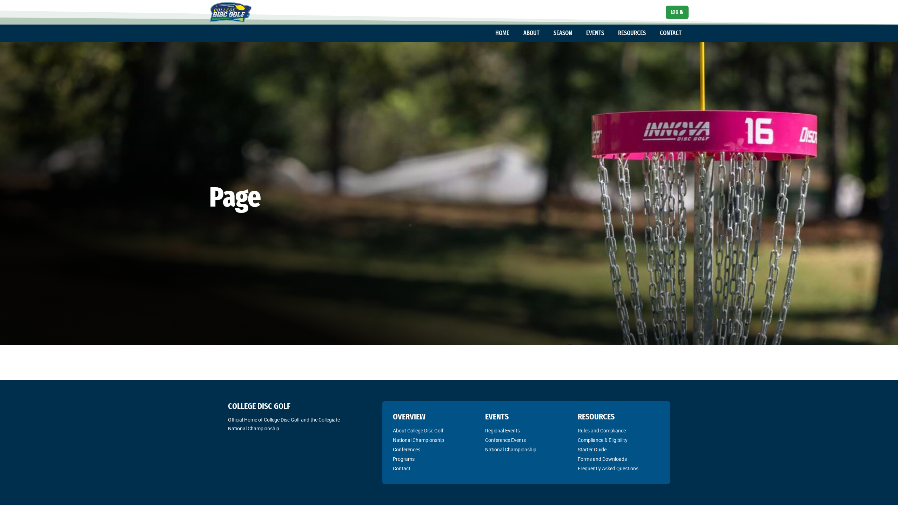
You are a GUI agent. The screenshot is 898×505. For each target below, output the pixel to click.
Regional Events (502, 430)
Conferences (406, 449)
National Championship (418, 440)
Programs (404, 459)
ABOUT (531, 33)
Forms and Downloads (602, 459)
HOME (502, 33)
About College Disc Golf (418, 430)
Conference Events (505, 440)
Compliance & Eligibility (603, 440)
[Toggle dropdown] (512, 33)
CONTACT (671, 33)
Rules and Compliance (602, 430)
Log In (677, 12)
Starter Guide (592, 449)
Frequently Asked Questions (608, 468)
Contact (401, 468)
